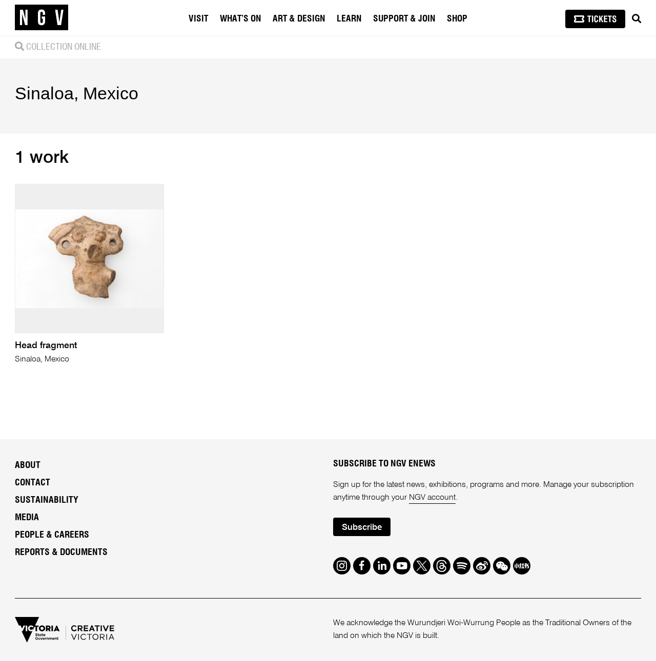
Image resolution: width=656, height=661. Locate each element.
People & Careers (52, 535)
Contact (32, 482)
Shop (457, 19)
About (27, 465)
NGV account (432, 498)
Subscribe (362, 527)
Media (27, 517)
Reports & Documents (61, 552)
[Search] (636, 19)
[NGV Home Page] (41, 18)
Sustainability (46, 500)
